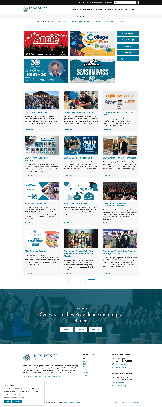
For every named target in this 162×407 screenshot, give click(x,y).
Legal (132, 402)
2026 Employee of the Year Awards (119, 158)
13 (85, 281)
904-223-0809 (120, 383)
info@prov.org (120, 367)
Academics (86, 9)
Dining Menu (128, 53)
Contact (86, 373)
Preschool (88, 21)
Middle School (64, 21)
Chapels (128, 46)
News (123, 21)
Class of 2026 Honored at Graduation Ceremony (115, 204)
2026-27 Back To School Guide (78, 158)
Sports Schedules (127, 59)
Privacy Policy (116, 402)
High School (52, 21)
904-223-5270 (120, 364)
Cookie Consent (125, 402)
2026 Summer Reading (36, 251)
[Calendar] (79, 3)
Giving (126, 9)
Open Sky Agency (69, 402)
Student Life (98, 9)
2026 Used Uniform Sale (75, 203)
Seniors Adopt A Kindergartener (79, 112)
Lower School (76, 21)
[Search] (137, 2)
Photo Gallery (128, 34)
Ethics (137, 402)
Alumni (85, 370)
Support (86, 375)
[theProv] (83, 3)
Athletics (108, 9)
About (134, 9)
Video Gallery (128, 40)
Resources (115, 21)
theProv (85, 364)
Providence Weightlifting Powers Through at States (119, 252)
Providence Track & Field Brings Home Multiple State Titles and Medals (79, 253)
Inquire (68, 330)
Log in (78, 402)
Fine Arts (118, 9)
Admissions (75, 9)
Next (92, 281)
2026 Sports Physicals (35, 203)
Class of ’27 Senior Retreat (38, 112)
